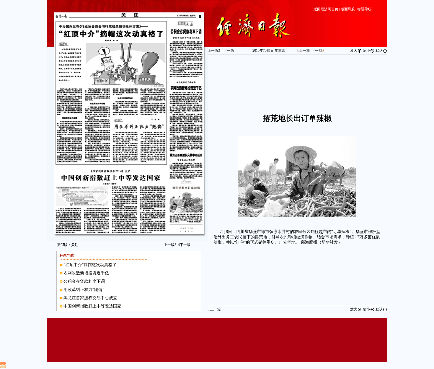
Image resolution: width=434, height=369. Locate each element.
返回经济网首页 (326, 9)
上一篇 (214, 309)
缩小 (366, 50)
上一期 (304, 50)
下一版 (184, 245)
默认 (379, 50)
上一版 (170, 245)
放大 (353, 50)
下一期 (316, 50)
